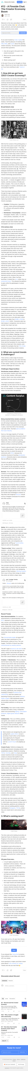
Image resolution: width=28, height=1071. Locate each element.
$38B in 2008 (19, 319)
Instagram (12, 808)
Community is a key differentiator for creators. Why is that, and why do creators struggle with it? (10, 1019)
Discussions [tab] (12, 998)
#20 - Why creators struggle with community (9, 1015)
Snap (15, 753)
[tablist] (7, 980)
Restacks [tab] (11, 980)
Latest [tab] (6, 998)
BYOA (12, 453)
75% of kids (22, 346)
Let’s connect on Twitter (16, 963)
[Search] (25, 998)
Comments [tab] (4, 980)
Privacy (14, 1059)
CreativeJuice (17, 692)
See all (4, 1040)
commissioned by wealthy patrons (11, 645)
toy (17, 279)
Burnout (18, 494)
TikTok (3, 753)
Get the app (21, 1064)
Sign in (25, 2)
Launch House (12, 741)
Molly (5, 43)
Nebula (22, 696)
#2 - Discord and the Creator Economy (9, 1003)
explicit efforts (14, 734)
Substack (7, 1068)
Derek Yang (7, 14)
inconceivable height (10, 637)
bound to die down (16, 648)
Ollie (2, 43)
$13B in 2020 (5, 321)
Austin (12, 43)
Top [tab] (3, 998)
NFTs (2, 620)
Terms (18, 1059)
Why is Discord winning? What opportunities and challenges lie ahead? (9, 1007)
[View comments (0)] (7, 19)
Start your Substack (10, 1064)
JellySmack (4, 694)
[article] (14, 1007)
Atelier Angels (5, 698)
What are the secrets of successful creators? (9, 1033)
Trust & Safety (19, 543)
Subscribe (19, 2)
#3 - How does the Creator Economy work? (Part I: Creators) (9, 1028)
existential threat (6, 281)
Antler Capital (18, 40)
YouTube (8, 753)
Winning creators (21, 571)
